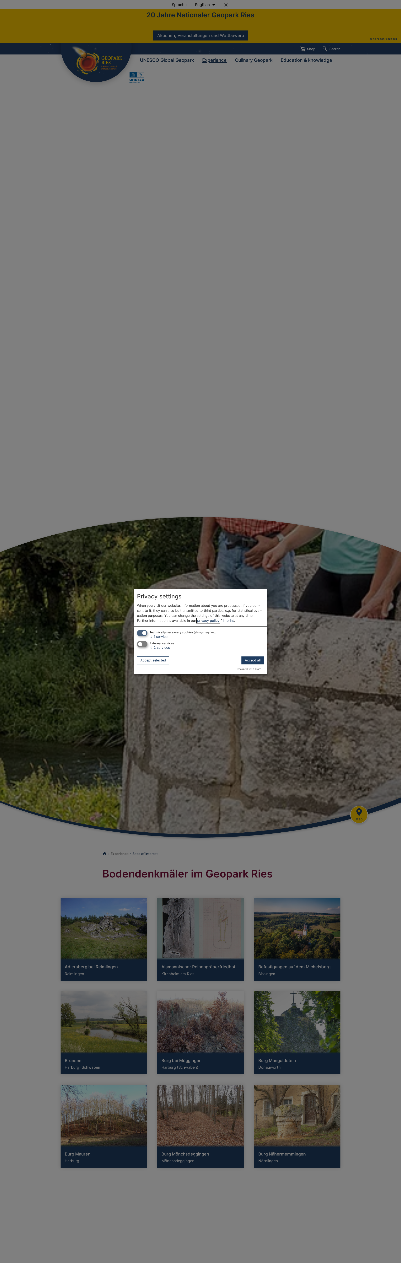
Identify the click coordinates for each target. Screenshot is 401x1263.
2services (160, 647)
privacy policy (208, 620)
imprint (228, 620)
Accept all (253, 660)
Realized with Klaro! (249, 669)
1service (159, 637)
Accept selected (153, 660)
